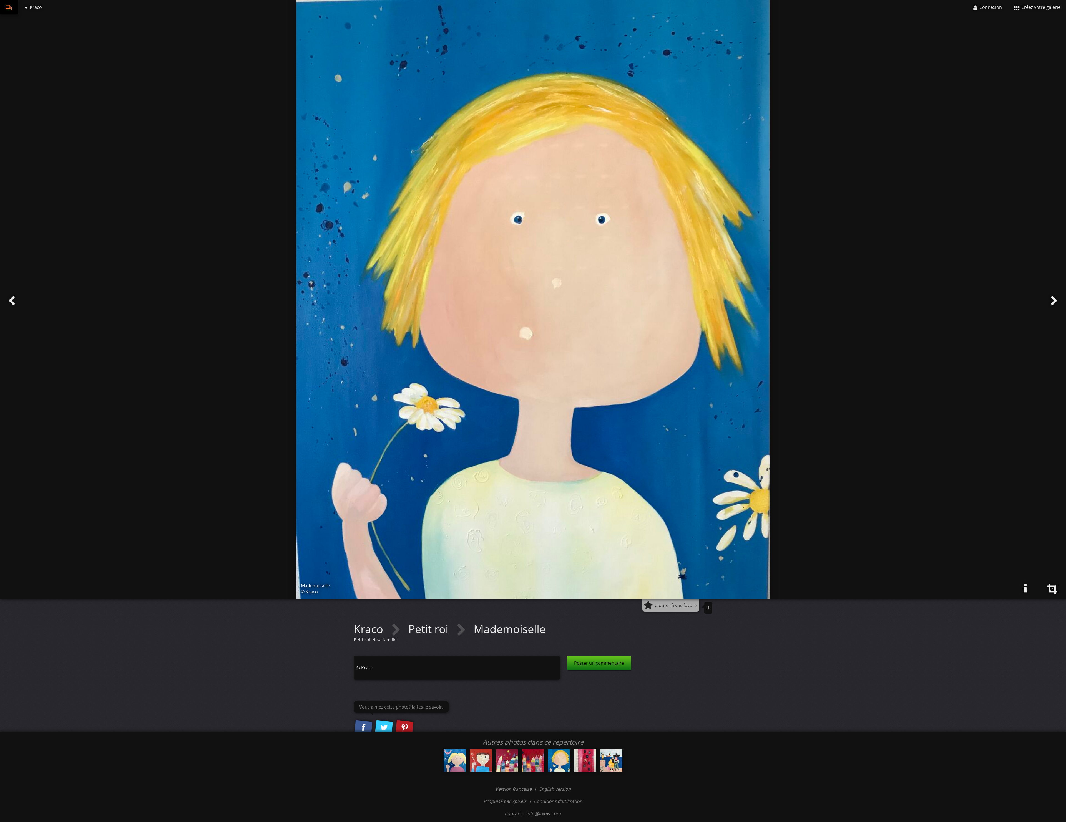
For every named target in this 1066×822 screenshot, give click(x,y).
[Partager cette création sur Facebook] (363, 727)
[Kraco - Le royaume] (507, 760)
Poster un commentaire (599, 663)
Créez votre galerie (1040, 7)
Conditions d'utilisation (558, 801)
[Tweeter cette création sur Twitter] (384, 727)
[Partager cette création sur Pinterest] (404, 727)
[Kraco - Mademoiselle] (559, 760)
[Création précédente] (12, 301)
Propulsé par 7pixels (505, 801)
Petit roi (429, 628)
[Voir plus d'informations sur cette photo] (1025, 588)
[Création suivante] (1054, 301)
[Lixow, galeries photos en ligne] (9, 7)
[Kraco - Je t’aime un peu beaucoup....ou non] (481, 760)
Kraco (370, 628)
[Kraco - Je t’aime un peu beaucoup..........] (455, 760)
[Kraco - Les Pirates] (611, 760)
